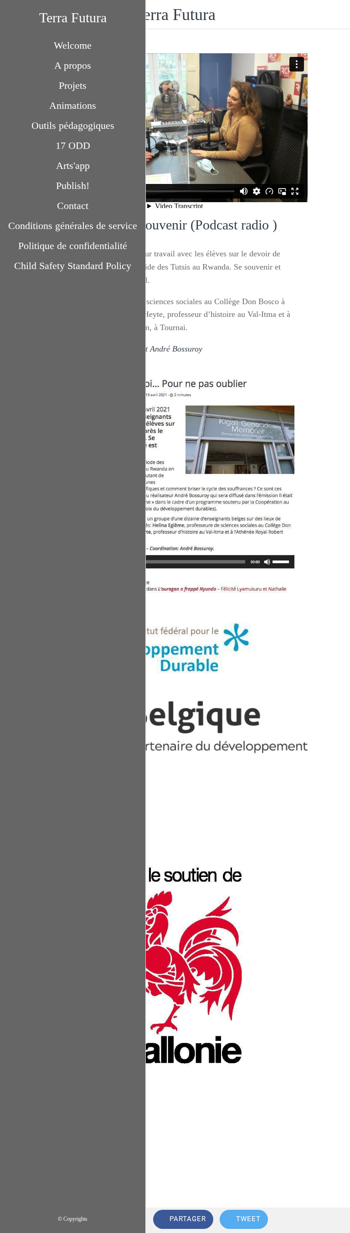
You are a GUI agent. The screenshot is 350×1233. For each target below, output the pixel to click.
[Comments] (332, 1220)
